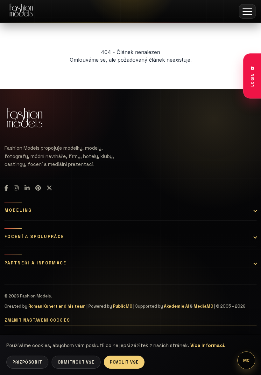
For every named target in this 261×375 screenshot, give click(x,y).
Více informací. (208, 345)
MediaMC (203, 306)
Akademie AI (176, 306)
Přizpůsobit (27, 362)
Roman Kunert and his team (57, 306)
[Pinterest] (38, 188)
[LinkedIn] (27, 188)
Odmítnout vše (76, 362)
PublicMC (122, 306)
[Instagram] (16, 188)
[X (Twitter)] (49, 188)
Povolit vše (124, 362)
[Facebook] (6, 188)
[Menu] (247, 11)
